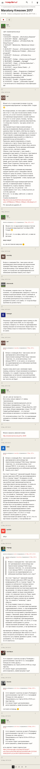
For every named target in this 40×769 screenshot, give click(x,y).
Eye (22, 14)
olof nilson (17, 688)
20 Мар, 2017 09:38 (6, 760)
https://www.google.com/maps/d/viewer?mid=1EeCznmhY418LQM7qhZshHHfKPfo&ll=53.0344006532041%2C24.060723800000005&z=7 (20, 751)
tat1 (7, 96)
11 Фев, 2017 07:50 (5, 279)
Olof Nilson (10, 651)
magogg (9, 547)
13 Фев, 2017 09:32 (6, 427)
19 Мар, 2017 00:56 (6, 677)
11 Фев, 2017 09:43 (5, 337)
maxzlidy (9, 255)
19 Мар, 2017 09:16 (6, 716)
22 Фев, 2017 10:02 (6, 525)
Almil (8, 447)
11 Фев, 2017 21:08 (5, 386)
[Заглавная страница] (11, 1)
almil (15, 554)
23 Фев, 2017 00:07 (6, 647)
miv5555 (9, 529)
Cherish (9, 682)
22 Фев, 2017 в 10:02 (30, 554)
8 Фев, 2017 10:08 (5, 251)
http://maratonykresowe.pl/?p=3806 (14, 436)
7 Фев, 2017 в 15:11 (29, 222)
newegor (9, 313)
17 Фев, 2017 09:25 (6, 442)
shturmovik (10, 283)
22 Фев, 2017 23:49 (6, 543)
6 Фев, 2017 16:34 (5, 92)
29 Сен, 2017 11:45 (30, 14)
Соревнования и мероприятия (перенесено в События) (18, 7)
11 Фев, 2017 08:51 (5, 309)
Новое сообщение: (13, 14)
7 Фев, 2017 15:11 (5, 211)
